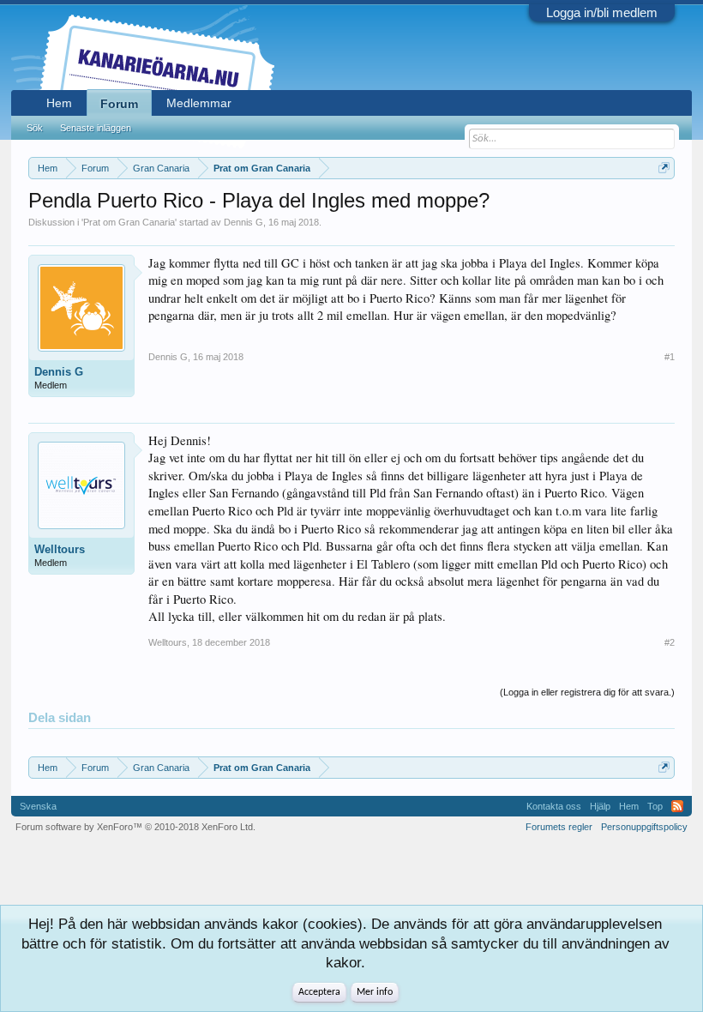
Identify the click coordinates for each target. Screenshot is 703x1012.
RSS (677, 806)
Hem (59, 103)
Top (655, 806)
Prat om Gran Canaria (129, 222)
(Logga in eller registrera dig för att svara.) (587, 692)
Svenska (38, 806)
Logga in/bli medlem (602, 12)
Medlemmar (198, 103)
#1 (669, 357)
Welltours (59, 549)
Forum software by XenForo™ (135, 827)
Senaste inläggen (95, 128)
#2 (669, 642)
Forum (119, 104)
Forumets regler (559, 827)
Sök (35, 128)
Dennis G (243, 222)
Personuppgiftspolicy (644, 827)
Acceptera (319, 992)
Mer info (375, 992)
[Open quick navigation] (664, 167)
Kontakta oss (553, 806)
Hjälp (600, 806)
